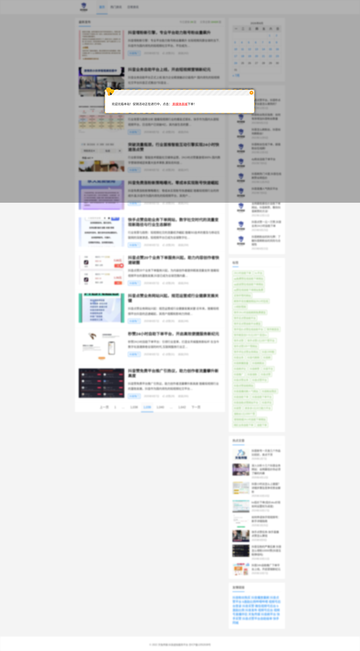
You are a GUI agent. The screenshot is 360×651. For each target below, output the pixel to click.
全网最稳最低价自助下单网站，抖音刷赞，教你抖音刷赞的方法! (266, 207)
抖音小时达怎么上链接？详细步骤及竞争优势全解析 (266, 487)
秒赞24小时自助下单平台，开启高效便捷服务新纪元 (173, 334)
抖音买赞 (248, 606)
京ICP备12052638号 (200, 644)
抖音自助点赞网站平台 (246, 402)
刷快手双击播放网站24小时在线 (251, 301)
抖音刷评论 (240, 368)
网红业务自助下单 (243, 425)
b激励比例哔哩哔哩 (255, 601)
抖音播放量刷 (260, 597)
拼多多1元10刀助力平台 (258, 408)
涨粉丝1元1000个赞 (244, 413)
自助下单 (262, 425)
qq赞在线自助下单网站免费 (248, 290)
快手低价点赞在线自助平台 (248, 329)
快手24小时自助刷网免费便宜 (250, 312)
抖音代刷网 (253, 357)
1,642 (182, 407)
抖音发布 (251, 610)
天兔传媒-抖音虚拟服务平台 (173, 644)
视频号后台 (265, 610)
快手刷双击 (273, 329)
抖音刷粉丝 (258, 363)
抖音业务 (239, 357)
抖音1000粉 (268, 351)
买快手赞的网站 (242, 295)
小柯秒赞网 (240, 306)
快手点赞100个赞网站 (245, 346)
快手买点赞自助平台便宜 (247, 323)
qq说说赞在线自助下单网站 (248, 284)
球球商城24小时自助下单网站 (250, 419)
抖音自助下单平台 (262, 397)
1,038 (134, 407)
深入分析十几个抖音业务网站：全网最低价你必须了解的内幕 (266, 469)
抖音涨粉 (252, 374)
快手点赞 (239, 340)
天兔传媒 (254, 614)
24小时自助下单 (242, 273)
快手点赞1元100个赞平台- (261, 340)
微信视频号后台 (265, 606)
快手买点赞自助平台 (245, 318)
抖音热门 (134, 203)
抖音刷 (267, 357)
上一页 (104, 407)
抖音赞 (237, 408)
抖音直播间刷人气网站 (246, 391)
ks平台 (258, 273)
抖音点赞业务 (241, 380)
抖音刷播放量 (241, 363)
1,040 (160, 407)
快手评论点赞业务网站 (246, 351)
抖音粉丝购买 (269, 391)
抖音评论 (267, 402)
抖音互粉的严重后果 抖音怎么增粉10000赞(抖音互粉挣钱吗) (266, 550)
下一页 (195, 407)
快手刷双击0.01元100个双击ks (250, 335)
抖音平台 (268, 368)
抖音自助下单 (241, 397)
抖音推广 (239, 374)
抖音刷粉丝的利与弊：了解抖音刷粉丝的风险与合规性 (266, 240)
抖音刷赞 (255, 368)
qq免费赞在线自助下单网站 (248, 278)
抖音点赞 (266, 374)
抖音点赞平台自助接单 (257, 618)
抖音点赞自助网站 (243, 385)
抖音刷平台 (268, 614)
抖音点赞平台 (259, 380)
